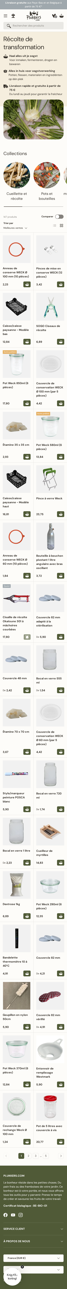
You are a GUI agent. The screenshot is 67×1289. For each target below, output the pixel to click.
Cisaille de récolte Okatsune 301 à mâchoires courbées (15, 623)
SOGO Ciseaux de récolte (48, 328)
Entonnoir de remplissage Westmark (45, 1072)
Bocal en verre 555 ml (49, 680)
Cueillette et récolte (17, 196)
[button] (61, 16)
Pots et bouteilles (47, 196)
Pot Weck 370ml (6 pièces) (15, 1070)
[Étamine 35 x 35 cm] (17, 425)
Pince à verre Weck (49, 498)
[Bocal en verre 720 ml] (50, 774)
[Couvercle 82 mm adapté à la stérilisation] (50, 598)
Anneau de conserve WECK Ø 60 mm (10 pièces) (15, 560)
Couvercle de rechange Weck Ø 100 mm (15, 1130)
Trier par (8, 223)
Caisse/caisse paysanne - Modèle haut (16, 502)
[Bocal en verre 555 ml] (50, 659)
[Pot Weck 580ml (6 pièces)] (50, 426)
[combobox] (33, 25)
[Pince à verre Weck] (50, 479)
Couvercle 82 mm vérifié (48, 1017)
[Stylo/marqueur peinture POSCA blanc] (17, 774)
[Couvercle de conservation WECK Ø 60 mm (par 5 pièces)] (50, 713)
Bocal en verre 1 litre (16, 850)
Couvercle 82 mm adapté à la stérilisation (48, 621)
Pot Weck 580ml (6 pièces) (49, 447)
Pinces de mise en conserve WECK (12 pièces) (49, 272)
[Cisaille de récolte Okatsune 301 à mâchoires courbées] (17, 598)
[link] (6, 1156)
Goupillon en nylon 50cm (15, 1017)
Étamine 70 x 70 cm (16, 732)
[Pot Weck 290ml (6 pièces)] (50, 885)
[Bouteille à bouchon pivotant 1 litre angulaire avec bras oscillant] (50, 536)
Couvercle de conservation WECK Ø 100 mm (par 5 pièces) (49, 389)
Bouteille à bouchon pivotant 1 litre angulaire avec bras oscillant (49, 562)
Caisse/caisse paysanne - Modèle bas (16, 330)
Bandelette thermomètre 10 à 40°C (15, 962)
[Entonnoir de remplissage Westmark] (50, 1049)
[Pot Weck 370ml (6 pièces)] (17, 1049)
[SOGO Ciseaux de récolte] (50, 307)
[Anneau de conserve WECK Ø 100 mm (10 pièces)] (17, 249)
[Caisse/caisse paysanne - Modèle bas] (17, 306)
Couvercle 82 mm (48, 958)
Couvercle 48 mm (15, 678)
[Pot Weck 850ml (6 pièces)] (17, 364)
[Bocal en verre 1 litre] (17, 831)
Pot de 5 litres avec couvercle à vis (49, 1128)
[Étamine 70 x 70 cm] (17, 712)
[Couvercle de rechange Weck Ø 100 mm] (17, 1107)
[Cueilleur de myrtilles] (50, 831)
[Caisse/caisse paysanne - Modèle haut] (17, 479)
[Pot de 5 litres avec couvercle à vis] (50, 1107)
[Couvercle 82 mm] (50, 938)
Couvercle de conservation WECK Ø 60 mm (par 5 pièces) (49, 738)
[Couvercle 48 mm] (17, 659)
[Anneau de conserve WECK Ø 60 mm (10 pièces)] (17, 536)
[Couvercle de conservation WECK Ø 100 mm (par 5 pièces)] (50, 364)
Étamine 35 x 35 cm (16, 445)
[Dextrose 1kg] (17, 885)
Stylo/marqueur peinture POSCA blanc (14, 797)
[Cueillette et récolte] (16, 175)
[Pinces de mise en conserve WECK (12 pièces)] (50, 249)
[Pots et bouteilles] (47, 175)
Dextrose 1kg (11, 904)
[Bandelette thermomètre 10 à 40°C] (17, 938)
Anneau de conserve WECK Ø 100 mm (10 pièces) (16, 272)
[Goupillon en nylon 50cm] (17, 996)
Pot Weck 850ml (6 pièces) (15, 385)
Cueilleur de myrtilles (44, 853)
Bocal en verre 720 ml (49, 795)
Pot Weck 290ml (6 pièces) (49, 906)
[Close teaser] (22, 1267)
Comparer (47, 216)
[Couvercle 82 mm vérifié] (50, 996)
